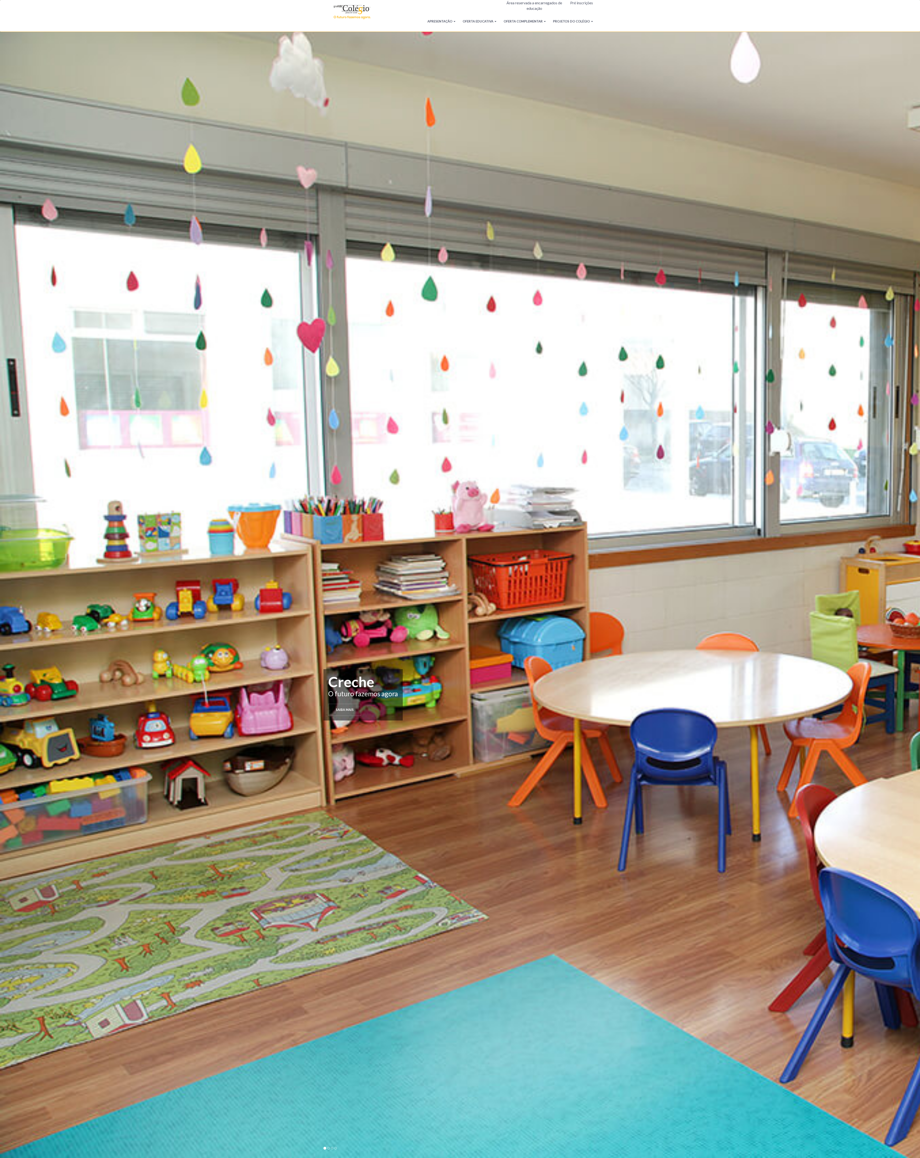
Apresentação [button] (439, 21)
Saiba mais (345, 710)
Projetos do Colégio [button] (571, 21)
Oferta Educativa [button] (478, 21)
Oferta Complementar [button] (523, 21)
